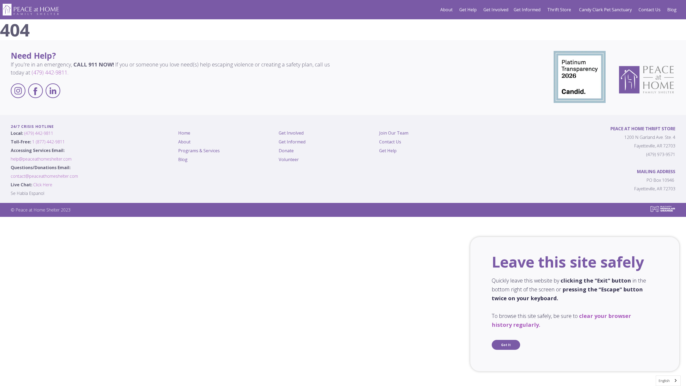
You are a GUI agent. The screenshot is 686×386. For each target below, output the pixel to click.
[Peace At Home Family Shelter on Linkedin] (53, 91)
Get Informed (527, 10)
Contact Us (650, 10)
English (664, 380)
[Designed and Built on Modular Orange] (662, 209)
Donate (286, 151)
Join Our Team (393, 133)
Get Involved (495, 10)
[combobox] (668, 381)
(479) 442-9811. (50, 72)
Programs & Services (199, 151)
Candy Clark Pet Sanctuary (605, 10)
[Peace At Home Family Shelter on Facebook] (35, 91)
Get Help (468, 10)
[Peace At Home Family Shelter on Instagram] (18, 91)
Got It (506, 345)
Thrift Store (559, 10)
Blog (672, 10)
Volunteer (289, 159)
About (446, 10)
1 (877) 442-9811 (48, 142)
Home (184, 133)
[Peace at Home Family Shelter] (31, 9)
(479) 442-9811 (38, 133)
